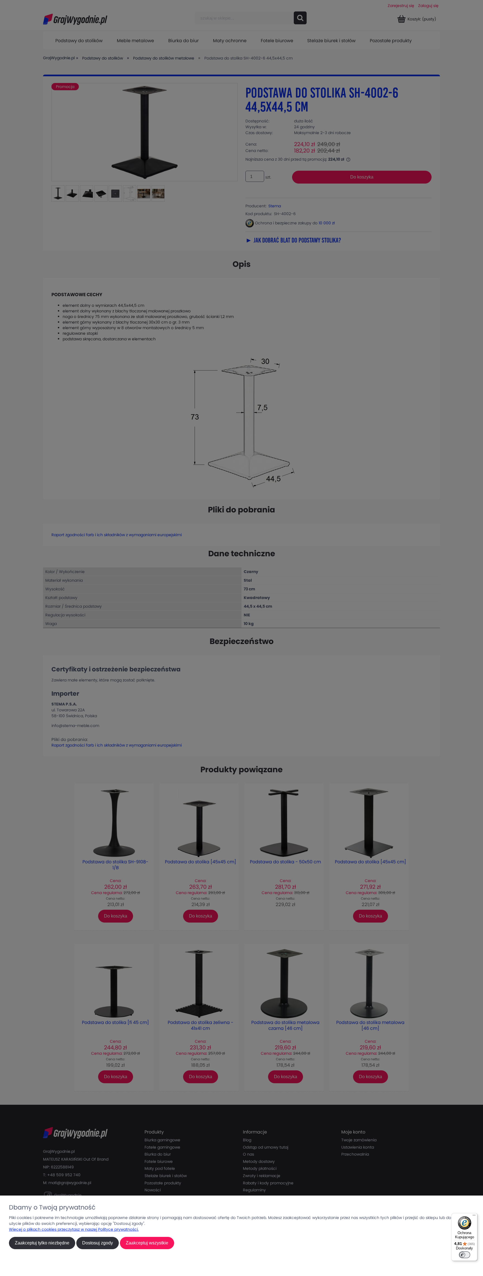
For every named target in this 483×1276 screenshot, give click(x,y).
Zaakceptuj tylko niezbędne (42, 1243)
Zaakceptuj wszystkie (147, 1243)
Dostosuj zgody (97, 1243)
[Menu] (474, 1216)
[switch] (464, 1254)
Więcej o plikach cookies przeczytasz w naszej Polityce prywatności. (74, 1229)
